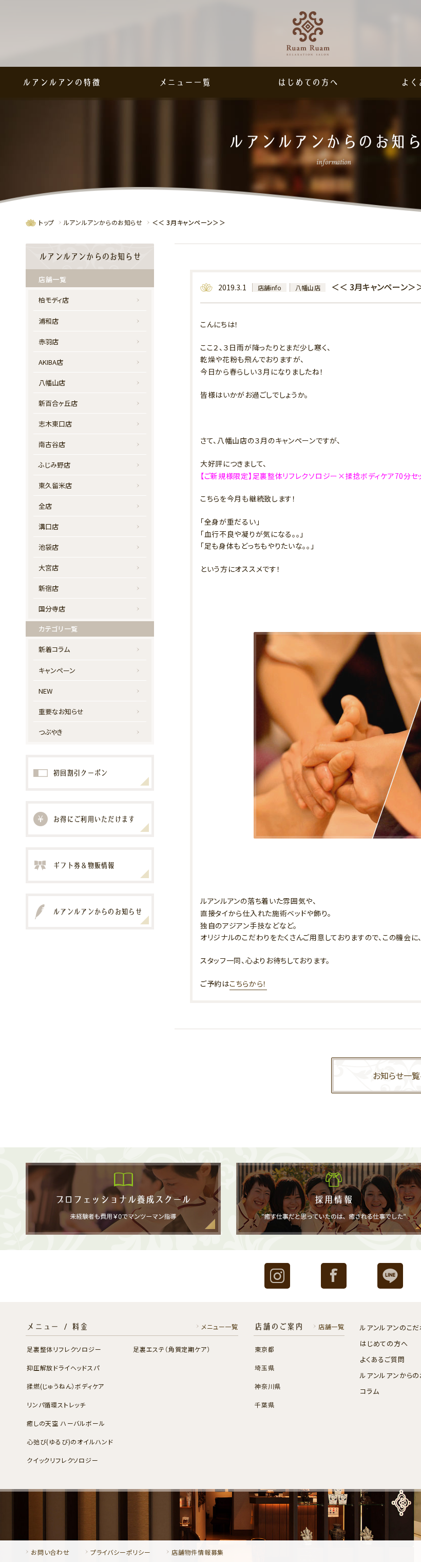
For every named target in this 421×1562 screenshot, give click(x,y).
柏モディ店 (54, 300)
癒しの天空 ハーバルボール (66, 1423)
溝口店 (49, 526)
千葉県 (264, 1404)
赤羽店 (49, 341)
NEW (45, 691)
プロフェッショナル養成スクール (123, 1199)
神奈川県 (268, 1386)
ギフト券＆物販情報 (83, 865)
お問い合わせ (50, 1552)
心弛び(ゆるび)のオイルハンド (70, 1441)
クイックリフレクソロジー (63, 1460)
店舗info (269, 287)
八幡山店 (307, 287)
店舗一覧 (331, 1326)
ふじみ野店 (54, 465)
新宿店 (49, 588)
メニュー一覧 (185, 82)
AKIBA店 (51, 362)
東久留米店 (55, 485)
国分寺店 (52, 608)
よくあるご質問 (382, 1359)
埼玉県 (264, 1367)
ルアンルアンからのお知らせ (103, 222)
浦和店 (49, 321)
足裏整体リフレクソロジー (64, 1349)
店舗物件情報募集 (197, 1552)
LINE (390, 1276)
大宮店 (49, 567)
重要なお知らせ (61, 711)
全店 (45, 506)
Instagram (277, 1276)
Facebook (334, 1276)
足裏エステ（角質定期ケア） (171, 1349)
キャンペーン (57, 670)
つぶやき (51, 732)
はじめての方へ (308, 82)
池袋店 (49, 547)
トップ (46, 222)
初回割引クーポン (80, 772)
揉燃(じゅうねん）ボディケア (65, 1386)
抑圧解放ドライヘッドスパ (63, 1367)
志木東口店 (55, 424)
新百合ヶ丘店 (58, 403)
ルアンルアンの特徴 (61, 82)
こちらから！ (248, 983)
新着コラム (54, 649)
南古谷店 (52, 444)
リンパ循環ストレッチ (56, 1404)
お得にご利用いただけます (94, 819)
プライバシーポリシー (120, 1552)
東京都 (264, 1349)
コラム (369, 1391)
